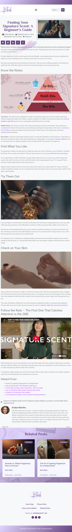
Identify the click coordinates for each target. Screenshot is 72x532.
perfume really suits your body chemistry (54, 305)
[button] (36, 9)
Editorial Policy (45, 508)
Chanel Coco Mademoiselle (13, 401)
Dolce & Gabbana (28, 401)
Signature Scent (9, 403)
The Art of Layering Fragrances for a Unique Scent (52, 464)
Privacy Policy (41, 504)
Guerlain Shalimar (61, 139)
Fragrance (28, 36)
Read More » (9, 470)
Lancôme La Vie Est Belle (54, 401)
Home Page (30, 504)
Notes (66, 401)
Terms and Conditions (29, 508)
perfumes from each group (59, 153)
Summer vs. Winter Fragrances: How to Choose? (18, 464)
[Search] (63, 10)
